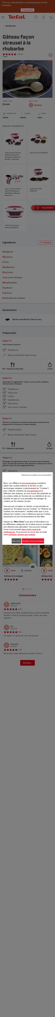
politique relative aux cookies (21, 534)
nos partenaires (29, 483)
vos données (33, 491)
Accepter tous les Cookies (32, 541)
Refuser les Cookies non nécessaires (36, 475)
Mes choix (16, 541)
